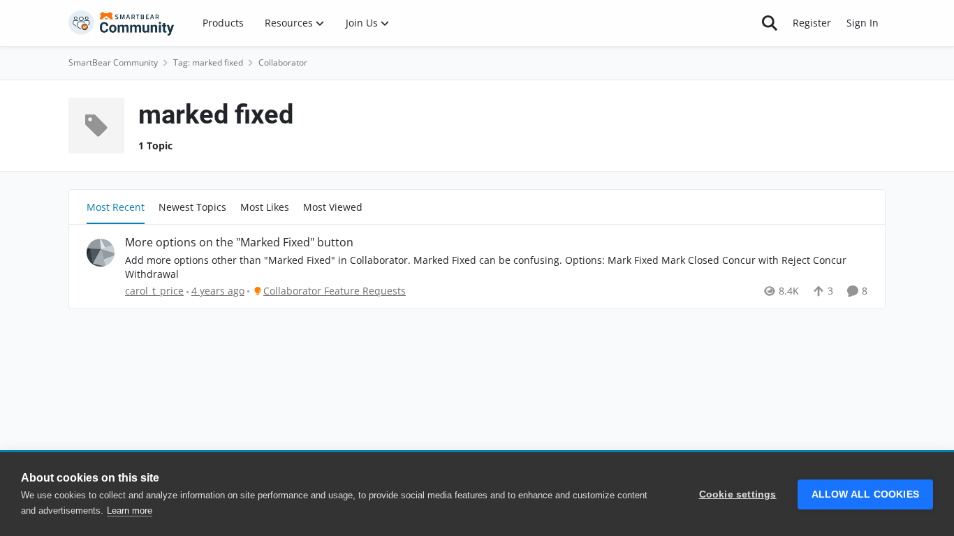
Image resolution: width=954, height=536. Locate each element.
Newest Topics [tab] (192, 207)
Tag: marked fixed (208, 62)
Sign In (862, 22)
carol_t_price (154, 290)
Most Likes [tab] (264, 207)
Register (812, 22)
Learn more (129, 510)
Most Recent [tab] (116, 207)
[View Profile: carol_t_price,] (101, 253)
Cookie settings (738, 494)
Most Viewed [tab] (332, 207)
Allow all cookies (865, 494)
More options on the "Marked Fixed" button (239, 242)
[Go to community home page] (121, 23)
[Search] (769, 23)
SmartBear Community (113, 62)
